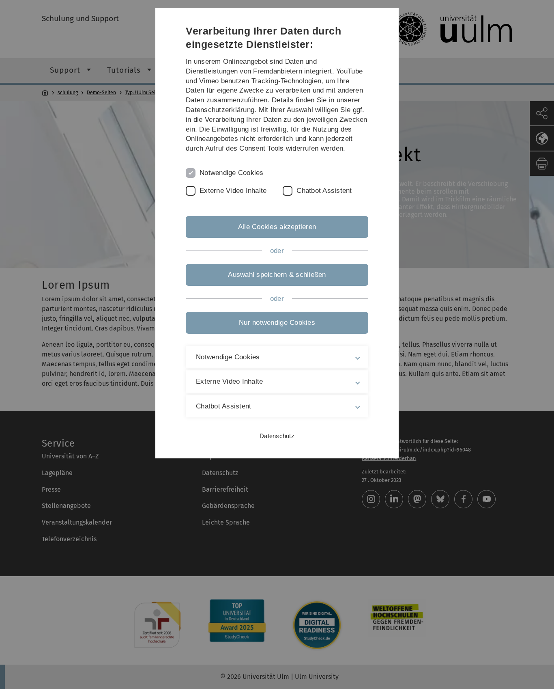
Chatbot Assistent (324, 190)
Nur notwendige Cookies (277, 322)
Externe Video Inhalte (233, 190)
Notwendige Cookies (232, 173)
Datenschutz (277, 435)
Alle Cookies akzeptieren (277, 227)
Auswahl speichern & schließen (277, 275)
